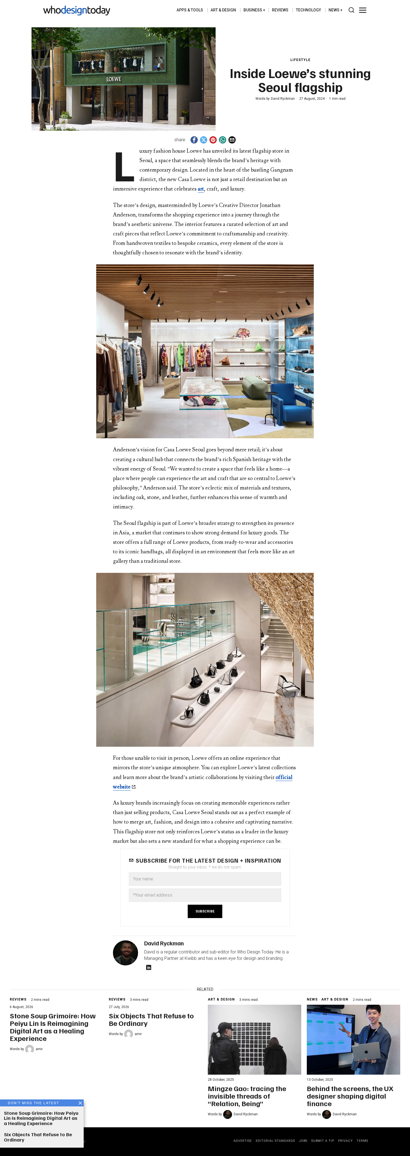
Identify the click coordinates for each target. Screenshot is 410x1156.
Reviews (18, 999)
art (201, 189)
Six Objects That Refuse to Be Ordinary (151, 1019)
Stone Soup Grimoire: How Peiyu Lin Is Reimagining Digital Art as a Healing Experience (53, 1027)
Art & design (221, 999)
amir (39, 1049)
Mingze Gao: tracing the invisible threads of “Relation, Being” (247, 1095)
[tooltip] (194, 139)
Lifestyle (300, 60)
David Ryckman (283, 99)
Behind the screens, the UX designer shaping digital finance (350, 1095)
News (312, 999)
